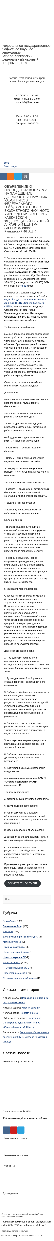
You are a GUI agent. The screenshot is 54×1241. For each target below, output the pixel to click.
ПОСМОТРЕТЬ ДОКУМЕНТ (22, 883)
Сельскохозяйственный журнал (20, 978)
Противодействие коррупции (15, 1231)
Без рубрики (9, 921)
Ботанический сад (12, 926)
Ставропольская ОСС (17, 968)
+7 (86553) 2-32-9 (26, 95)
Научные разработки (14, 947)
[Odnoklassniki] (10, 176)
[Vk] (3, 176)
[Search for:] (27, 899)
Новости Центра (11, 962)
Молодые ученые (12, 942)
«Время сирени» (31, 1008)
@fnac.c (23, 286)
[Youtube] (13, 1130)
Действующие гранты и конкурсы (20, 936)
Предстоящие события (15, 973)
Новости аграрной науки (16, 952)
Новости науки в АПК (14, 957)
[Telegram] (18, 176)
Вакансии (8, 931)
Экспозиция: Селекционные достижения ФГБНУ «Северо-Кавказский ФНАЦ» (22, 1022)
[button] (27, 170)
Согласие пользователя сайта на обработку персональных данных (22, 1215)
